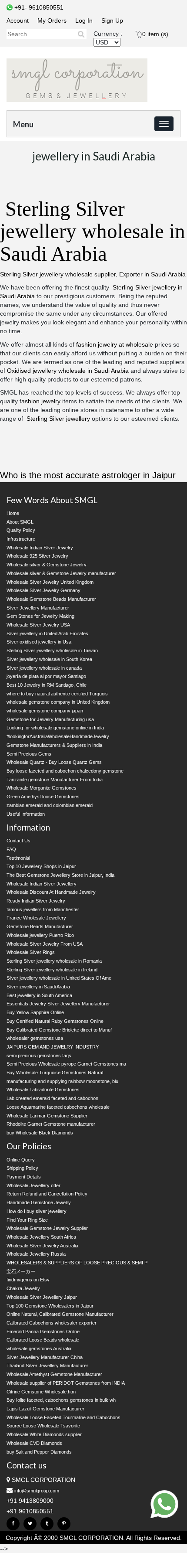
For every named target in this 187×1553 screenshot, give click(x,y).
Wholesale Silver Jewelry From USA (45, 944)
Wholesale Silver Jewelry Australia (42, 1245)
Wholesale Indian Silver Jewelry (40, 547)
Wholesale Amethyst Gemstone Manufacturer (54, 1374)
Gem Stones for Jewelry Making (40, 616)
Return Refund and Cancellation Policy (47, 1193)
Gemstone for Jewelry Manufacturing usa (50, 719)
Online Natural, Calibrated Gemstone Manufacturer (60, 1314)
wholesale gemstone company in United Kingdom (58, 702)
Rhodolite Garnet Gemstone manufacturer (51, 1124)
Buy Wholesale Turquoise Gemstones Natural (55, 1072)
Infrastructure (21, 539)
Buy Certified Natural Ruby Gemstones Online (55, 1021)
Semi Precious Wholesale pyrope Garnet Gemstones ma (66, 1063)
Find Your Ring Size (27, 1220)
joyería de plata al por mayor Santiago (46, 676)
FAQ (11, 849)
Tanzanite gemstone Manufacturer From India (55, 779)
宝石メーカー (21, 1271)
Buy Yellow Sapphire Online (35, 1012)
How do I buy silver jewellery (37, 1211)
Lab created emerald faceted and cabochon (52, 1098)
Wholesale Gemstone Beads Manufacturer (51, 599)
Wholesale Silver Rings (31, 952)
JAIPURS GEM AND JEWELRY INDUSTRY (53, 1046)
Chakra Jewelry (23, 1288)
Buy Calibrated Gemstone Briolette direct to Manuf (59, 1029)
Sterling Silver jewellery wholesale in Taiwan (52, 650)
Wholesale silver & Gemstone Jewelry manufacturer (61, 573)
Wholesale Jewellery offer (33, 1185)
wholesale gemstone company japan (45, 710)
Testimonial (18, 858)
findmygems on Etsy (28, 1279)
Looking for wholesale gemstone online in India (55, 727)
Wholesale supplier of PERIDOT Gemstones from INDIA (66, 1383)
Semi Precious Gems (29, 753)
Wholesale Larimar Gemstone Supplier (47, 1115)
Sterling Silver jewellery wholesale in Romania (54, 961)
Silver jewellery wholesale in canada (44, 668)
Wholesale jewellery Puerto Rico (40, 935)
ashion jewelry (40, 401)
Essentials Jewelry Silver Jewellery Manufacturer (58, 1003)
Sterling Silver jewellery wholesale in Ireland (52, 969)
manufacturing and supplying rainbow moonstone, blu (62, 1081)
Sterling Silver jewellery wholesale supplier (58, 274)
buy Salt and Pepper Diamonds (39, 1451)
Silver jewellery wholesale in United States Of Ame (59, 978)
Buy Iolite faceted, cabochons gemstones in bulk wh (61, 1400)
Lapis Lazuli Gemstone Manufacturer (45, 1408)
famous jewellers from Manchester (43, 909)
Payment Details (24, 1176)
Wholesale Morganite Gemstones (42, 787)
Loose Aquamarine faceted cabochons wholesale (58, 1107)
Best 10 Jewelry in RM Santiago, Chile (47, 685)
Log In (84, 20)
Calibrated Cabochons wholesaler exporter (52, 1322)
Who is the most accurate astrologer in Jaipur (88, 475)
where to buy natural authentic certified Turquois (57, 693)
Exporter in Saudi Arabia (152, 274)
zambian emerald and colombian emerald (50, 805)
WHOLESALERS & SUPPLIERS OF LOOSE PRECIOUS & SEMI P (77, 1262)
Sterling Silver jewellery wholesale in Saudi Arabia (92, 231)
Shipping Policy (22, 1168)
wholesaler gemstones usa (35, 1038)
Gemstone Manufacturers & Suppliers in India (54, 745)
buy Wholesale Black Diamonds (40, 1132)
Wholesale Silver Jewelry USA (38, 624)
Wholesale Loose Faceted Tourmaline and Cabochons (63, 1417)
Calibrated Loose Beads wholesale (43, 1339)
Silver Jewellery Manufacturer (38, 607)
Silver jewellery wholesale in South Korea (49, 659)
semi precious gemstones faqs (39, 1055)
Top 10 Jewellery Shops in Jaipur (41, 866)
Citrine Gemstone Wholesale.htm (41, 1391)
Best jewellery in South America (39, 995)
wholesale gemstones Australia (39, 1348)
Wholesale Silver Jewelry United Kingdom (50, 582)
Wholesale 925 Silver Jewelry (37, 556)
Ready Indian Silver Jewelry (36, 900)
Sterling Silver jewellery (58, 418)
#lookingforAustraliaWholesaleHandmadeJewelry (58, 736)
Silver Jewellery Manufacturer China (45, 1357)
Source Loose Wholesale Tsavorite (43, 1425)
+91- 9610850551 (38, 7)
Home (13, 513)
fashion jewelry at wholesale (114, 344)
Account (18, 20)
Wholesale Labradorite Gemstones (43, 1089)
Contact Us (18, 840)
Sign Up (112, 20)
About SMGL (20, 521)
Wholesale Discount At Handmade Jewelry (51, 892)
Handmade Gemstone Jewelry (39, 1202)
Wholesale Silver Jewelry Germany (43, 590)
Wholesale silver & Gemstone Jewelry (47, 564)
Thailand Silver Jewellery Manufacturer (47, 1365)
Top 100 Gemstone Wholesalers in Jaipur (50, 1305)
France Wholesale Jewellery (36, 917)
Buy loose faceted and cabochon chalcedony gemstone (65, 770)
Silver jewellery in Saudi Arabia (38, 986)
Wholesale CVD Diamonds (34, 1443)
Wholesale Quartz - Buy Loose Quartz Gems (54, 762)
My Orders (52, 20)
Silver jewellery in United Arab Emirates (47, 633)
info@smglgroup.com (36, 1490)
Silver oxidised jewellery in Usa (39, 641)
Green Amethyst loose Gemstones (43, 796)
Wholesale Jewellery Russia (36, 1254)
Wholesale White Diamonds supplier (44, 1434)
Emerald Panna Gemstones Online (43, 1331)
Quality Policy (21, 530)
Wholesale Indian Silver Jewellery (42, 883)
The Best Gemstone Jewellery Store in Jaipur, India (60, 875)
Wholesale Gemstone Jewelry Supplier (47, 1228)
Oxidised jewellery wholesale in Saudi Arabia (68, 370)
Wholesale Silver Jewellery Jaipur (42, 1297)
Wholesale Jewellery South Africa (41, 1237)
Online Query (21, 1159)
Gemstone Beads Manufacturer (40, 926)
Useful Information (26, 814)
